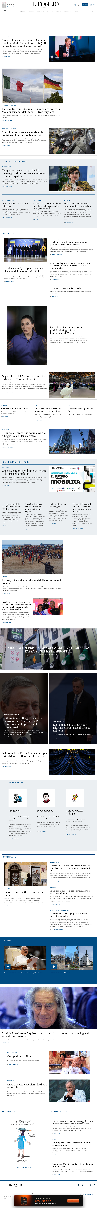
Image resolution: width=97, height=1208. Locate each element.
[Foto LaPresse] (72, 141)
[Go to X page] (86, 1185)
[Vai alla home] (44, 5)
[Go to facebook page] (78, 1185)
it (91, 5)
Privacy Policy (55, 1194)
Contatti (6, 1194)
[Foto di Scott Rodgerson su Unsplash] (72, 762)
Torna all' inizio (85, 1194)
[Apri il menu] (5, 11)
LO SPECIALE (73, 1201)
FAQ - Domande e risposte (11, 1196)
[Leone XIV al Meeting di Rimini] (72, 385)
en (94, 5)
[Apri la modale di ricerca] (92, 11)
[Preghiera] (18, 798)
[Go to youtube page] (82, 1185)
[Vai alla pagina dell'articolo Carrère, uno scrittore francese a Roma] (25, 874)
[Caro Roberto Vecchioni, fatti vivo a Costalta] (69, 1091)
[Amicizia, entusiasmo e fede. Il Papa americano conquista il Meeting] (25, 958)
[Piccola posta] (46, 798)
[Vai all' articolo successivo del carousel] (51, 847)
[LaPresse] (72, 441)
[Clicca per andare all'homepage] (16, 1185)
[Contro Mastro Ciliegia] (75, 798)
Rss (5, 1198)
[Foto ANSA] (48, 1006)
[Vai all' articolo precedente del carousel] (45, 847)
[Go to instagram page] (90, 1185)
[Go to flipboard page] (94, 1185)
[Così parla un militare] (69, 1062)
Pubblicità (30, 1194)
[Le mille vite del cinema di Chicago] (72, 958)
